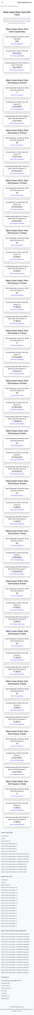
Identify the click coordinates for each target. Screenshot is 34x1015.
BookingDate (5, 998)
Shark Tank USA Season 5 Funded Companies (15, 962)
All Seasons (4, 836)
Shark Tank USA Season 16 (9, 887)
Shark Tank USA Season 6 (9, 913)
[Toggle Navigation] (2, 2)
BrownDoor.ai (5, 996)
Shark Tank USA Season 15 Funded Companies (15, 936)
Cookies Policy (5, 983)
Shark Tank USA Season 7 (9, 910)
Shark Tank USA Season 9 (9, 905)
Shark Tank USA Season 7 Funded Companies (15, 957)
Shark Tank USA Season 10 (9, 903)
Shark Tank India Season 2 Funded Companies (15, 859)
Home (2, 6)
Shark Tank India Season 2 (9, 849)
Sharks (9, 6)
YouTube (3, 993)
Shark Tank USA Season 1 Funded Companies (14, 972)
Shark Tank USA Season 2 (9, 923)
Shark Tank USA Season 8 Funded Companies (15, 954)
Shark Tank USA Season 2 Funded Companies (15, 970)
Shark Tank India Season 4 (9, 843)
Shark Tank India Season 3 (9, 846)
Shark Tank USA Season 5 (9, 916)
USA (5, 6)
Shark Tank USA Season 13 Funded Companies (15, 942)
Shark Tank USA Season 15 (9, 890)
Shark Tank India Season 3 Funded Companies (15, 856)
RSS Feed (4, 991)
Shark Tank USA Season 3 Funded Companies (15, 967)
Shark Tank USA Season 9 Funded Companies (15, 952)
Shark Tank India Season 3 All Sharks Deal (13, 867)
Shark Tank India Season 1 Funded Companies (15, 861)
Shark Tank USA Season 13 (9, 895)
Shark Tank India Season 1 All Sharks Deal (13, 872)
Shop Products (5, 841)
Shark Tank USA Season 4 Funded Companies (15, 965)
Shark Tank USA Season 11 (9, 900)
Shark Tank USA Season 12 (9, 898)
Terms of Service (6, 988)
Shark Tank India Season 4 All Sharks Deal (13, 864)
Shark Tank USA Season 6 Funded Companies (15, 959)
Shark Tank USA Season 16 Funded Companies (15, 934)
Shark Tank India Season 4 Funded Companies (15, 854)
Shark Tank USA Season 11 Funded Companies (15, 947)
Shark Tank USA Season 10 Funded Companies (15, 949)
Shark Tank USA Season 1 (9, 926)
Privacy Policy (5, 985)
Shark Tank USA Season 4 (9, 918)
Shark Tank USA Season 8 (9, 908)
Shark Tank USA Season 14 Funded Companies (15, 939)
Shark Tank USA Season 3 (9, 921)
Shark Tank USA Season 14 (9, 892)
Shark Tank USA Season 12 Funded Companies (15, 944)
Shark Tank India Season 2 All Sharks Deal (13, 869)
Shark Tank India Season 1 (9, 851)
